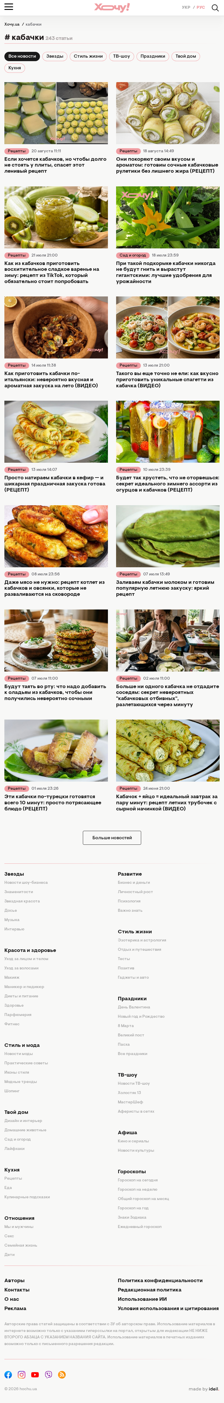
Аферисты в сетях (136, 1112)
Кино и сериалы (133, 1141)
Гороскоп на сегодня (138, 1180)
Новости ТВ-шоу (134, 1084)
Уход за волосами (21, 968)
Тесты (124, 959)
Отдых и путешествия (139, 950)
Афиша (127, 1133)
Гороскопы (132, 1172)
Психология (129, 902)
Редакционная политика (149, 1290)
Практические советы (26, 1063)
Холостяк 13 (129, 1093)
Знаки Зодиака (132, 1218)
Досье (10, 911)
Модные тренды (20, 1082)
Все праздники (132, 1054)
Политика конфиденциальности (160, 1281)
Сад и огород (133, 256)
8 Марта (126, 1026)
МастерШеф (130, 1102)
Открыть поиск (215, 7)
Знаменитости (18, 892)
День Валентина (134, 1008)
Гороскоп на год (133, 1208)
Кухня (14, 68)
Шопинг (12, 1091)
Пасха (124, 1045)
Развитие (130, 874)
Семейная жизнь (20, 1246)
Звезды (54, 56)
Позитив (126, 968)
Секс (9, 1236)
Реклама (15, 1309)
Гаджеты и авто (133, 978)
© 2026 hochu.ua (20, 1389)
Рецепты (17, 151)
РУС (201, 8)
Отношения (19, 1218)
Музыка (12, 920)
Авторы (14, 1281)
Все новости (22, 56)
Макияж (12, 978)
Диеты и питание (21, 996)
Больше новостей (112, 838)
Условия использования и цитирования (168, 1309)
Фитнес (12, 1024)
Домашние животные (25, 1130)
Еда (8, 1188)
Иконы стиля (16, 1073)
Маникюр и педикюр (24, 987)
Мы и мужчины (19, 1227)
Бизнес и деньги (134, 883)
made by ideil (204, 1389)
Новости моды (18, 1054)
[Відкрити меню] (8, 6)
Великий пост (131, 1035)
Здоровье (14, 1006)
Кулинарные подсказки (27, 1197)
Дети (9, 1255)
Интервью (14, 929)
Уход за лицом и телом (26, 959)
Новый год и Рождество (141, 1017)
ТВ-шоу (121, 56)
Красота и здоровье (30, 950)
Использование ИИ (142, 1299)
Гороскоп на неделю (138, 1190)
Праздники (153, 56)
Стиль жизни (88, 56)
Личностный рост (135, 892)
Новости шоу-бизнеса (26, 883)
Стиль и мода (22, 1045)
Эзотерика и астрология (142, 941)
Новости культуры (136, 1151)
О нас (11, 1299)
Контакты (16, 1290)
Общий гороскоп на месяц (143, 1199)
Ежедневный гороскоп (140, 1227)
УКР (186, 8)
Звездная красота (22, 902)
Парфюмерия (18, 1015)
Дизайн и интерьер (23, 1121)
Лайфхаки (14, 1149)
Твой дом (186, 56)
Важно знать (130, 911)
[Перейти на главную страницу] (112, 8)
